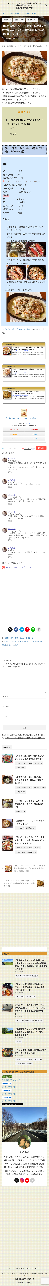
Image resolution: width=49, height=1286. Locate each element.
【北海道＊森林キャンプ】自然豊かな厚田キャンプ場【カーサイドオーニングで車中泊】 (30, 1032)
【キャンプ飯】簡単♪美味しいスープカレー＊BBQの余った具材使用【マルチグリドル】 (30, 987)
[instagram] (22, 1180)
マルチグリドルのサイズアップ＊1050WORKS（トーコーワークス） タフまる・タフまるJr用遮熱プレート (30, 1009)
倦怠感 (24, 641)
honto (35, 439)
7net (13, 439)
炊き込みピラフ (40, 641)
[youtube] (27, 1180)
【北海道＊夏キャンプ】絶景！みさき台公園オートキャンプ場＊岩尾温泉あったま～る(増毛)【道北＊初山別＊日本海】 (31, 965)
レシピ (6, 641)
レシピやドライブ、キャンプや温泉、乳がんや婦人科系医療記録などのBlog (24, 1274)
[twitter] (10, 629)
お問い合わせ (15, 14)
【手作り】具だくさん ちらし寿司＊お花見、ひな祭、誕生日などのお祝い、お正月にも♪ (29, 840)
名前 (5, 696)
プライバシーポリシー (31, 14)
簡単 (16, 645)
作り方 (13, 133)
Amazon (13, 434)
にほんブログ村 (9, 1086)
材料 (12, 128)
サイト (5, 716)
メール (6, 706)
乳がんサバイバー (15, 641)
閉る (28, 111)
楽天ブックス (13, 429)
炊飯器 (4, 645)
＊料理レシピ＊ (30, 638)
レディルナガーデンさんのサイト (17, 329)
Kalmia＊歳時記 (24, 7)
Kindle (34, 434)
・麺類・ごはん (18, 638)
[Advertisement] (24, 598)
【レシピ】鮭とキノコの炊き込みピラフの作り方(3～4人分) (25, 122)
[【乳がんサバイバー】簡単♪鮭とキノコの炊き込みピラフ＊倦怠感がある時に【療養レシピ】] (21, 629)
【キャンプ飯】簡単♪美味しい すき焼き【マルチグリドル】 (30, 1051)
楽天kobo (34, 429)
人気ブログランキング (11, 1080)
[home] (32, 1180)
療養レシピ (10, 645)
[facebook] (16, 629)
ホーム (5, 14)
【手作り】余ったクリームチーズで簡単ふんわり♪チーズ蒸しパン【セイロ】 (29, 804)
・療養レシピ (8, 638)
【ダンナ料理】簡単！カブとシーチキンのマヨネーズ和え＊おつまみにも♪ (29, 779)
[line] (33, 629)
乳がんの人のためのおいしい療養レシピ (24, 418)
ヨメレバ (27, 423)
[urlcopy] (38, 629)
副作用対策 (30, 641)
